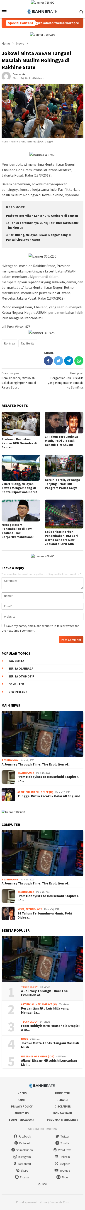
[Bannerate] (42, 11)
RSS (44, 1184)
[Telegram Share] (68, 360)
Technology (10, 760)
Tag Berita (27, 343)
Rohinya (9, 343)
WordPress (64, 1150)
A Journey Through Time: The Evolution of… (36, 764)
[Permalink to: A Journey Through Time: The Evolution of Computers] (42, 734)
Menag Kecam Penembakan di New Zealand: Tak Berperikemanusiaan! (18, 531)
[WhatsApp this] (78, 360)
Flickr (65, 1177)
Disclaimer (62, 1106)
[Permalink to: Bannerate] (6, 76)
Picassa (24, 1177)
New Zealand (17, 692)
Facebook (25, 1136)
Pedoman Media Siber (62, 1120)
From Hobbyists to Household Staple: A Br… (48, 779)
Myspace (65, 1164)
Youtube (65, 1171)
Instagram (24, 1157)
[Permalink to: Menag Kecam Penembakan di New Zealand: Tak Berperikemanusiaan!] (21, 510)
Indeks (22, 1093)
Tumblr (65, 1143)
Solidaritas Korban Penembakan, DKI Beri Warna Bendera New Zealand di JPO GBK (61, 538)
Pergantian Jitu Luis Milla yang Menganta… (45, 1010)
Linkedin (65, 1157)
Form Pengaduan (21, 1120)
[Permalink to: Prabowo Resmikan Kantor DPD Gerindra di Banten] (21, 424)
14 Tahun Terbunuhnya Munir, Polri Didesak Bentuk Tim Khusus (61, 441)
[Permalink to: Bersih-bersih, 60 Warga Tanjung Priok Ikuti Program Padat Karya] (64, 466)
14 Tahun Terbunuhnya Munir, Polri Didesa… (44, 915)
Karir (22, 1100)
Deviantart (24, 1164)
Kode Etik (62, 1093)
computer (16, 684)
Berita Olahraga (20, 668)
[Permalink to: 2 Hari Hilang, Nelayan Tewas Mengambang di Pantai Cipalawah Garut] (21, 468)
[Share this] (48, 360)
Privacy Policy (21, 1106)
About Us (22, 1113)
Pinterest (24, 1143)
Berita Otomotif (21, 676)
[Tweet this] (58, 360)
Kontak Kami (62, 1113)
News (20, 909)
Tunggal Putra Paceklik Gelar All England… (50, 796)
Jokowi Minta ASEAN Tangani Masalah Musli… (50, 1045)
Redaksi (62, 1100)
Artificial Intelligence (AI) (35, 792)
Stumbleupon (24, 1150)
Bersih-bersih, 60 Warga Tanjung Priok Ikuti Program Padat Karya (62, 484)
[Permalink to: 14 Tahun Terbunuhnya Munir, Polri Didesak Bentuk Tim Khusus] (64, 422)
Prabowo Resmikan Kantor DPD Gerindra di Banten (42, 216)
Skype (24, 1171)
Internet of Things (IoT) (37, 1056)
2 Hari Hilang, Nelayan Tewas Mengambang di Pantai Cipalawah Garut (19, 488)
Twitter (65, 1136)
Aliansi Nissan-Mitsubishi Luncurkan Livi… (49, 1063)
